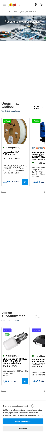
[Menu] (4, 5)
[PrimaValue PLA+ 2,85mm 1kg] (15, 131)
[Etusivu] (20, 26)
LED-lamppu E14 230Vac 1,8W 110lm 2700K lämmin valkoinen (15, 361)
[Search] (23, 11)
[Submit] (25, 182)
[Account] (36, 5)
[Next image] (24, 132)
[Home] (14, 4)
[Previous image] (6, 132)
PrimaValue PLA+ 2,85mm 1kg (11, 153)
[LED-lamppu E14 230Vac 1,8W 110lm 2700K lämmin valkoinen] (15, 341)
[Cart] (41, 4)
